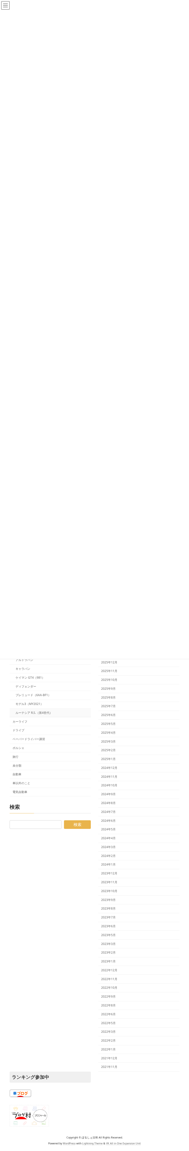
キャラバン (23, 669)
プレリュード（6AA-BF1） (33, 695)
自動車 (17, 774)
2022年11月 (109, 979)
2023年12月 (109, 873)
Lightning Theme (92, 1143)
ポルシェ (18, 748)
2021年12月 (109, 1058)
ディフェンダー (26, 686)
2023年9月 (108, 899)
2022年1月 (108, 1049)
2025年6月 (108, 715)
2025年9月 (108, 689)
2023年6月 (108, 926)
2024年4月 (108, 838)
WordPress (69, 1143)
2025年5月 (108, 724)
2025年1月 (108, 759)
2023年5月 (108, 935)
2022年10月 (109, 988)
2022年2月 (108, 1040)
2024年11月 (109, 777)
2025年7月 (108, 706)
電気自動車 (20, 792)
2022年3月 (108, 1032)
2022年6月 (108, 1014)
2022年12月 (109, 970)
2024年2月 (108, 856)
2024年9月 (108, 794)
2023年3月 (108, 944)
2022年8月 (108, 1005)
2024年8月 (108, 803)
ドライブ (18, 730)
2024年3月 (108, 847)
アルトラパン (24, 660)
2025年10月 (109, 680)
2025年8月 (108, 697)
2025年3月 (108, 741)
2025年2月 (108, 750)
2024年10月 (109, 785)
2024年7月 (108, 812)
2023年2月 (108, 952)
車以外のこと (21, 783)
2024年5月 (108, 829)
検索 (77, 824)
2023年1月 (108, 961)
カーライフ (20, 721)
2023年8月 (108, 908)
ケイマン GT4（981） (30, 677)
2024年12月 (109, 768)
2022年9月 (108, 996)
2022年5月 (108, 1023)
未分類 (17, 765)
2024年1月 (108, 864)
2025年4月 (108, 733)
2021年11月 (109, 1067)
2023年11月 (109, 882)
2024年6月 (108, 820)
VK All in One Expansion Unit (123, 1143)
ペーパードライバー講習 (29, 739)
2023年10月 (109, 891)
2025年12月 (109, 662)
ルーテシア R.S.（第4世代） (34, 713)
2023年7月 (108, 917)
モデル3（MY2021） (29, 704)
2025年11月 (109, 671)
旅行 (15, 757)
